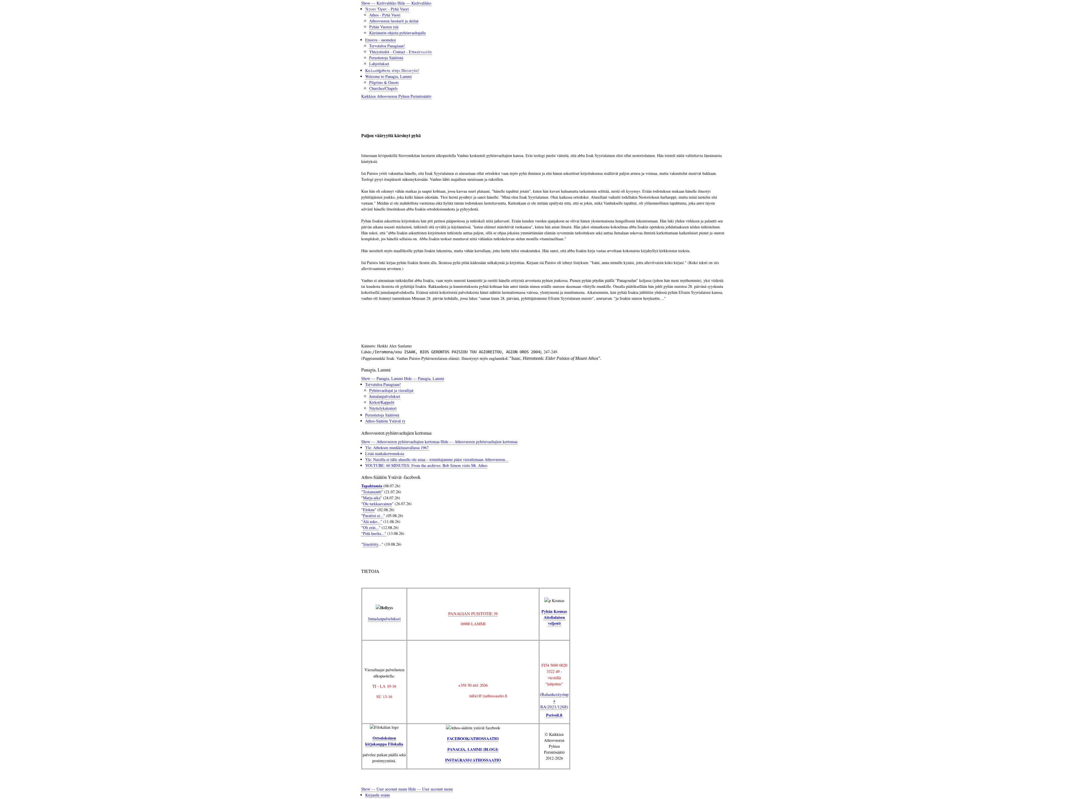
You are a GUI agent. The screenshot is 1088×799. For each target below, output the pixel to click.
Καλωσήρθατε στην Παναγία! (392, 70)
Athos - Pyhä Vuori (384, 15)
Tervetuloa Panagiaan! (387, 45)
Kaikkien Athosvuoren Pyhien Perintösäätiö (396, 96)
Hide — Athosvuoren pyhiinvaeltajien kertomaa (479, 441)
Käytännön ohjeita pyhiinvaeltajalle (397, 32)
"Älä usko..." (371, 521)
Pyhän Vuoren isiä (383, 26)
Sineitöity (370, 544)
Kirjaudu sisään (377, 795)
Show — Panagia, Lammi (382, 378)
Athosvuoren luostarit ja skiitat (393, 21)
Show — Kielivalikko (378, 3)
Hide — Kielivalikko (414, 3)
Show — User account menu (384, 789)
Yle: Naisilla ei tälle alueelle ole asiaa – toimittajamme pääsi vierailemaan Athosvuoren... (436, 459)
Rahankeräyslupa (554, 700)
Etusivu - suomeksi (380, 39)
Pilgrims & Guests (384, 82)
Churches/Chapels (383, 88)
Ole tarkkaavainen (377, 503)
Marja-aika (371, 497)
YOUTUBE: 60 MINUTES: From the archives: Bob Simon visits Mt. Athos (426, 465)
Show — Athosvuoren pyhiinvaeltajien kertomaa (400, 441)
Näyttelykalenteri (383, 408)
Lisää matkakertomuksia (384, 453)
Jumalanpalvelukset (384, 396)
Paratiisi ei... (373, 515)
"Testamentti (371, 491)
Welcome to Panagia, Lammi (388, 76)
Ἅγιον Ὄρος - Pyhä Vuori (387, 9)
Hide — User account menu (430, 789)
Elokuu (369, 509)
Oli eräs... (371, 527)
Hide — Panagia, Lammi (424, 378)
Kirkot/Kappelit (381, 402)
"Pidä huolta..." (373, 533)
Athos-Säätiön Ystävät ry (385, 421)
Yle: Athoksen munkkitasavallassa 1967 (397, 447)
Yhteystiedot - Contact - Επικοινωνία (400, 51)
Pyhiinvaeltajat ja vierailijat (391, 390)
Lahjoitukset (379, 63)
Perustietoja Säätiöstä (386, 57)
